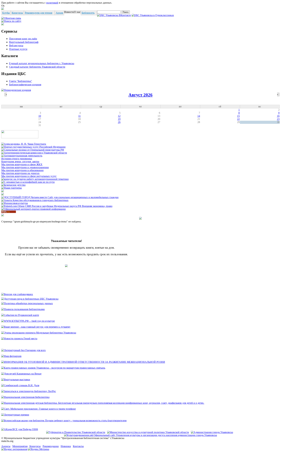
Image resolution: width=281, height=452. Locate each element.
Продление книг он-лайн (23, 38)
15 (238, 116)
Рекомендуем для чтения (38, 12)
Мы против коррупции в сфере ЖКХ (21, 164)
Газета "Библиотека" (20, 81)
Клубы (6, 12)
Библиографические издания (25, 84)
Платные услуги (18, 49)
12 (119, 116)
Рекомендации (51, 446)
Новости (69, 12)
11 (79, 116)
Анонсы (5, 446)
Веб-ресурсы (16, 45)
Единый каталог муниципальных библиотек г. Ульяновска (41, 63)
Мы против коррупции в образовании (22, 170)
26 (119, 122)
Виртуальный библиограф (23, 42)
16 (278, 116)
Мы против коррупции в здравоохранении (25, 167)
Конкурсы (17, 12)
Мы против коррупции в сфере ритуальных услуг (29, 176)
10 (39, 116)
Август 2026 (140, 94)
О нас (77, 12)
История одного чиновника (16, 158)
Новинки (66, 446)
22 (238, 119)
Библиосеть (88, 12)
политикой (52, 2)
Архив (59, 12)
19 (119, 119)
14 (198, 116)
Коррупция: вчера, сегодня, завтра (20, 161)
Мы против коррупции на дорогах (20, 173)
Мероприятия (19, 446)
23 (278, 119)
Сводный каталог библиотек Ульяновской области (37, 66)
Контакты (78, 446)
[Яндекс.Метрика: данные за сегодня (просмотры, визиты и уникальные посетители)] (38, 449)
